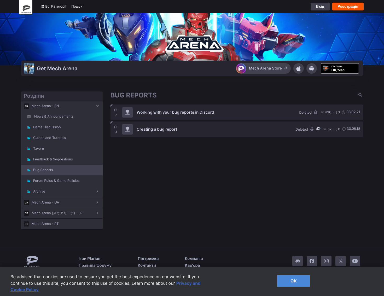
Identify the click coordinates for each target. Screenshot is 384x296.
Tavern (38, 149)
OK (293, 280)
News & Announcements (53, 116)
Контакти (147, 265)
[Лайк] (115, 109)
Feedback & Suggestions (53, 159)
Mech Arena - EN (45, 106)
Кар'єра (192, 265)
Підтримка (148, 258)
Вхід (320, 6)
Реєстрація (348, 6)
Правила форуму (95, 265)
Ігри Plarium (90, 258)
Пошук (76, 6)
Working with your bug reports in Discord (175, 112)
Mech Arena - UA (45, 202)
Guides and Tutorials (49, 138)
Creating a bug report (157, 129)
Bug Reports (43, 170)
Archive (39, 191)
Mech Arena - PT (45, 224)
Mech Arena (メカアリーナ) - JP (57, 213)
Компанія (194, 258)
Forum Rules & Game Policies (56, 181)
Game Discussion (47, 127)
